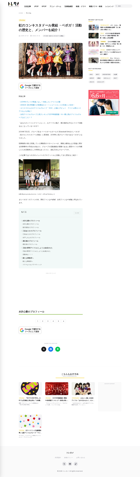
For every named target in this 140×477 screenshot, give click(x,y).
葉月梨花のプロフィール (31, 227)
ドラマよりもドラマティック (32, 264)
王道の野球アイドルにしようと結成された (37, 248)
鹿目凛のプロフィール (30, 241)
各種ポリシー (68, 457)
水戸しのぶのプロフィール (31, 237)
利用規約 (58, 457)
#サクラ (92, 82)
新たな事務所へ (28, 258)
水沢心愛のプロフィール (31, 221)
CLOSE (77, 213)
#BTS (97, 74)
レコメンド (109, 6)
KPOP (44, 6)
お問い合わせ (80, 457)
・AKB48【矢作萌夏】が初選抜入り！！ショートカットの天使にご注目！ (47, 105)
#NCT (115, 78)
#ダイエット (107, 78)
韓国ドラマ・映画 (95, 6)
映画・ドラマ (81, 6)
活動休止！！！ (28, 254)
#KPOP (92, 78)
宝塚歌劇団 (68, 6)
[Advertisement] (51, 292)
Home (21, 13)
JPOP (36, 6)
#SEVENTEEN (106, 74)
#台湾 (115, 74)
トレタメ (70, 452)
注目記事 (27, 6)
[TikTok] (76, 464)
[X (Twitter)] (64, 464)
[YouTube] (70, 464)
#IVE (91, 74)
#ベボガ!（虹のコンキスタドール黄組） (54, 35)
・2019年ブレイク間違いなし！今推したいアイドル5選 (39, 102)
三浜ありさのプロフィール (32, 231)
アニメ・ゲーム (55, 6)
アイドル (22, 20)
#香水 (98, 78)
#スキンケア (100, 82)
